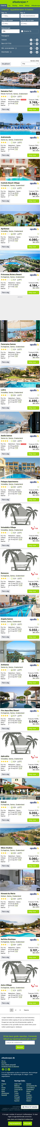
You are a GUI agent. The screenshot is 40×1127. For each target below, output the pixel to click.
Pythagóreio (5, 185)
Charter (3, 5)
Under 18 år (17, 1084)
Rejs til (22, 13)
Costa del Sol (18, 1089)
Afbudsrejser (5, 1093)
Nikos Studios (6, 848)
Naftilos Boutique (8, 939)
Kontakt (3, 1063)
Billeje (27, 5)
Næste (26, 1010)
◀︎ (2, 78)
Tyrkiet (16, 1093)
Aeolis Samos (6, 436)
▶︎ (38, 78)
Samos (15, 94)
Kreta (16, 1091)
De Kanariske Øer (31, 1085)
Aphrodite (5, 756)
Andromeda (6, 137)
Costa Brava (18, 1087)
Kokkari (3, 621)
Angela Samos (7, 619)
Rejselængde (5, 28)
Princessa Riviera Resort (11, 274)
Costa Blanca (30, 1087)
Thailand (17, 1099)
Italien (28, 1093)
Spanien (28, 1084)
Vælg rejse (32, 109)
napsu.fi (11, 1110)
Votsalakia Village (8, 527)
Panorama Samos (8, 344)
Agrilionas (5, 229)
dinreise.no (26, 1110)
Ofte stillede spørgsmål (8, 1064)
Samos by (4, 140)
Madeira (28, 1100)
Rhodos (28, 1091)
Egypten (16, 1100)
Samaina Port (6, 91)
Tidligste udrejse (7, 20)
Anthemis (5, 665)
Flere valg (5, 109)
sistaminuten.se (15, 1108)
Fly (9, 5)
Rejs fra (4, 13)
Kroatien (29, 1095)
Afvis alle (27, 1123)
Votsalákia (4, 231)
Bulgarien (29, 1097)
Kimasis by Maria (8, 893)
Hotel (21, 5)
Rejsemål (4, 1095)
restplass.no (6, 1108)
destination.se (18, 1110)
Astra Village (6, 985)
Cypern (16, 1095)
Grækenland (23, 94)
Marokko (29, 1099)
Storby (14, 5)
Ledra (3, 390)
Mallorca (17, 1085)
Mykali (3, 802)
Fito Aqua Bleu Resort (10, 710)
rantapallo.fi (4, 1110)
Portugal (17, 1097)
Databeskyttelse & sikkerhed (10, 1066)
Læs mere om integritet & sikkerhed (20, 1119)
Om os (3, 1061)
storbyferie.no (35, 1110)
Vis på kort (6, 64)
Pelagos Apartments (9, 482)
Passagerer (5, 36)
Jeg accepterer (15, 1123)
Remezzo (5, 573)
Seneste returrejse (27, 20)
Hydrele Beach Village (10, 183)
